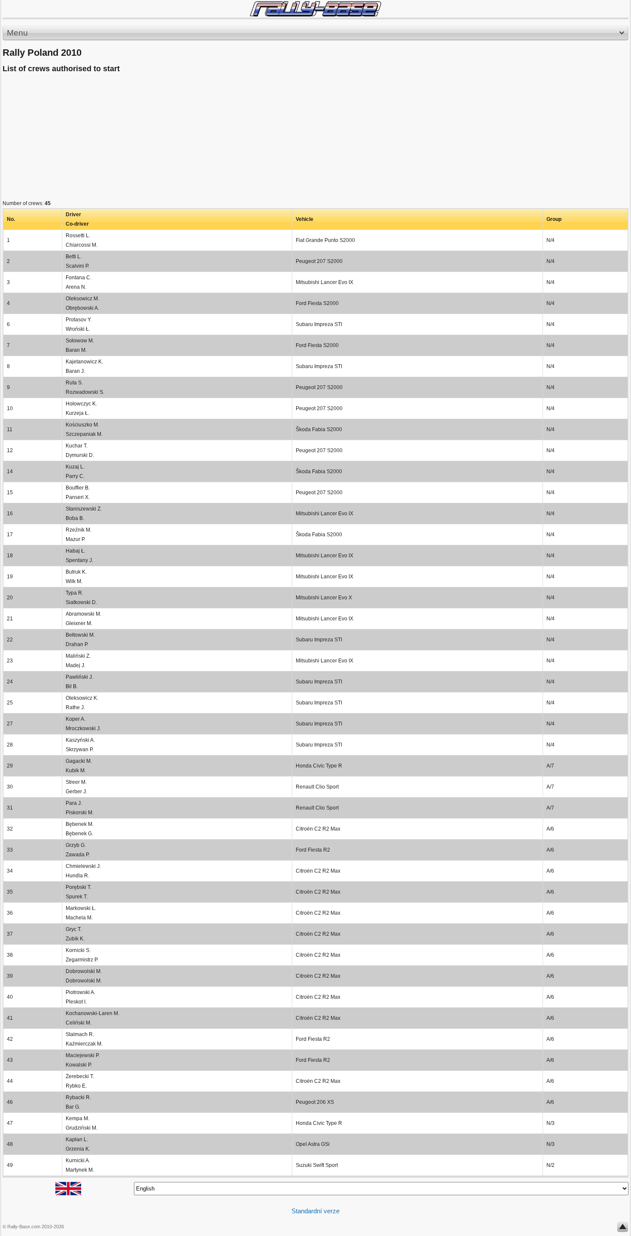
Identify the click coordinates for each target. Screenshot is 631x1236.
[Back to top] (622, 1228)
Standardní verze (315, 1211)
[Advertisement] (260, 139)
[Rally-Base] (315, 9)
